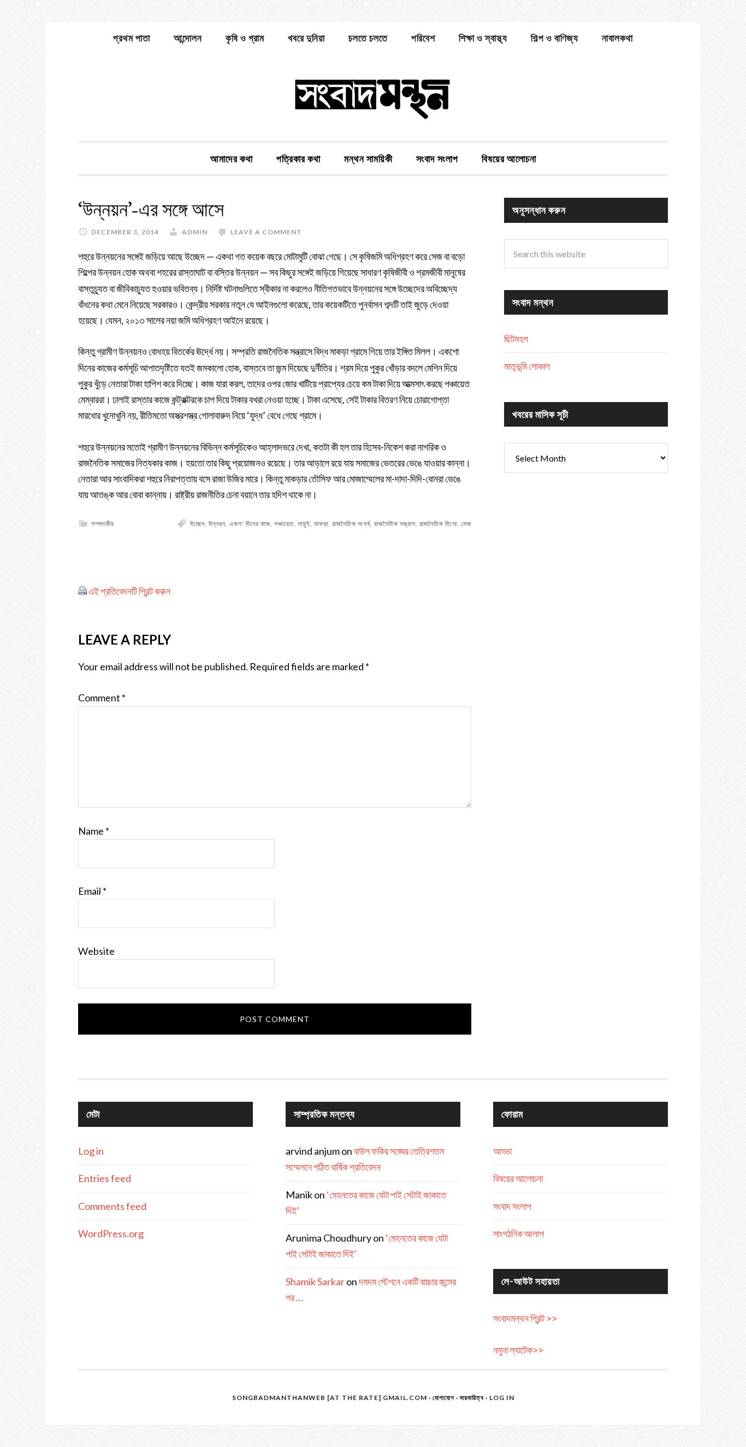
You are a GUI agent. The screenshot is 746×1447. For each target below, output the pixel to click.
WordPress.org (111, 1233)
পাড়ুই (304, 523)
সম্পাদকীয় (102, 523)
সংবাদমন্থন (373, 97)
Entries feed (104, 1178)
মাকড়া (321, 523)
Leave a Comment (266, 232)
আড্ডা (502, 1151)
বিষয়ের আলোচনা (518, 1178)
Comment (102, 698)
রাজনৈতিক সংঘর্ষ (351, 523)
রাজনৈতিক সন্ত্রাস (395, 523)
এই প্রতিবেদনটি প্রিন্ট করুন (129, 591)
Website (96, 951)
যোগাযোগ (443, 1397)
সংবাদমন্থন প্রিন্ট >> (525, 1318)
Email (92, 891)
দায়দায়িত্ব (472, 1397)
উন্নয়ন (217, 523)
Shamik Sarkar (315, 1281)
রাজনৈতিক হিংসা (438, 523)
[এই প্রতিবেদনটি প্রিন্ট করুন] (82, 591)
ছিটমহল (516, 339)
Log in (91, 1151)
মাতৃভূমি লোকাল (527, 366)
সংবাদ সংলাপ (512, 1206)
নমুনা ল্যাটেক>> (518, 1350)
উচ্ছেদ (197, 523)
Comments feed (112, 1206)
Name (93, 831)
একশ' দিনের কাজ (249, 523)
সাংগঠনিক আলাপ (518, 1233)
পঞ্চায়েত (284, 523)
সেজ (466, 523)
